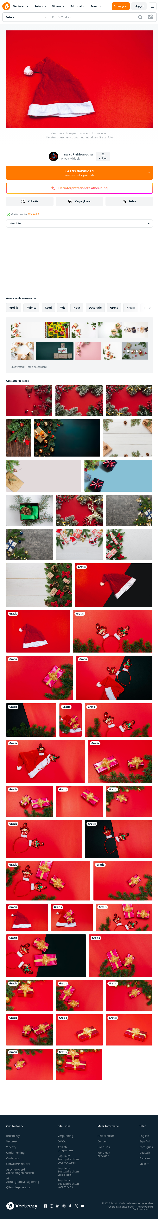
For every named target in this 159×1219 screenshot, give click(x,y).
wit (62, 305)
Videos (56, 6)
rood (48, 305)
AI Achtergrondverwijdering (22, 1178)
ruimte (31, 305)
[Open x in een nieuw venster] (76, 1203)
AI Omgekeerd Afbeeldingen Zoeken (20, 1169)
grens (114, 305)
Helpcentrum (106, 1134)
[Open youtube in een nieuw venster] (82, 1203)
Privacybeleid (142, 1204)
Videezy (11, 1145)
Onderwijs (13, 1156)
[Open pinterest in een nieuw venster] (64, 1203)
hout (76, 305)
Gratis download (79, 173)
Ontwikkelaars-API (18, 1162)
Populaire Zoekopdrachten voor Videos (68, 1182)
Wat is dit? (33, 214)
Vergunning (65, 1134)
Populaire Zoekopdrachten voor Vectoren (68, 1157)
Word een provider (104, 1152)
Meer (94, 6)
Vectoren (19, 6)
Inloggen (139, 6)
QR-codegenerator (18, 1185)
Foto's (39, 6)
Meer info (15, 221)
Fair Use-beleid (138, 1207)
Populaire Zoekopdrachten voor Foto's (68, 1169)
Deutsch (142, 1151)
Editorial (76, 6)
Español (142, 1139)
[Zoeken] (140, 17)
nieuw (130, 305)
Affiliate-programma (65, 1146)
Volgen (103, 158)
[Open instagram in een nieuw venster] (51, 1203)
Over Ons (104, 1145)
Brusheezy (13, 1134)
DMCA (62, 1139)
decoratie (95, 305)
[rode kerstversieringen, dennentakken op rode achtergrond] (29, 398)
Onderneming (15, 1151)
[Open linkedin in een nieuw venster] (57, 1203)
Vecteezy (11, 1139)
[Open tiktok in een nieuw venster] (70, 1203)
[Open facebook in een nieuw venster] (45, 1203)
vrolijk (13, 305)
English (141, 1134)
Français (142, 1156)
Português (143, 1145)
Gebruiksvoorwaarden (118, 1204)
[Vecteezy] (6, 6)
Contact (102, 1139)
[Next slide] (143, 305)
